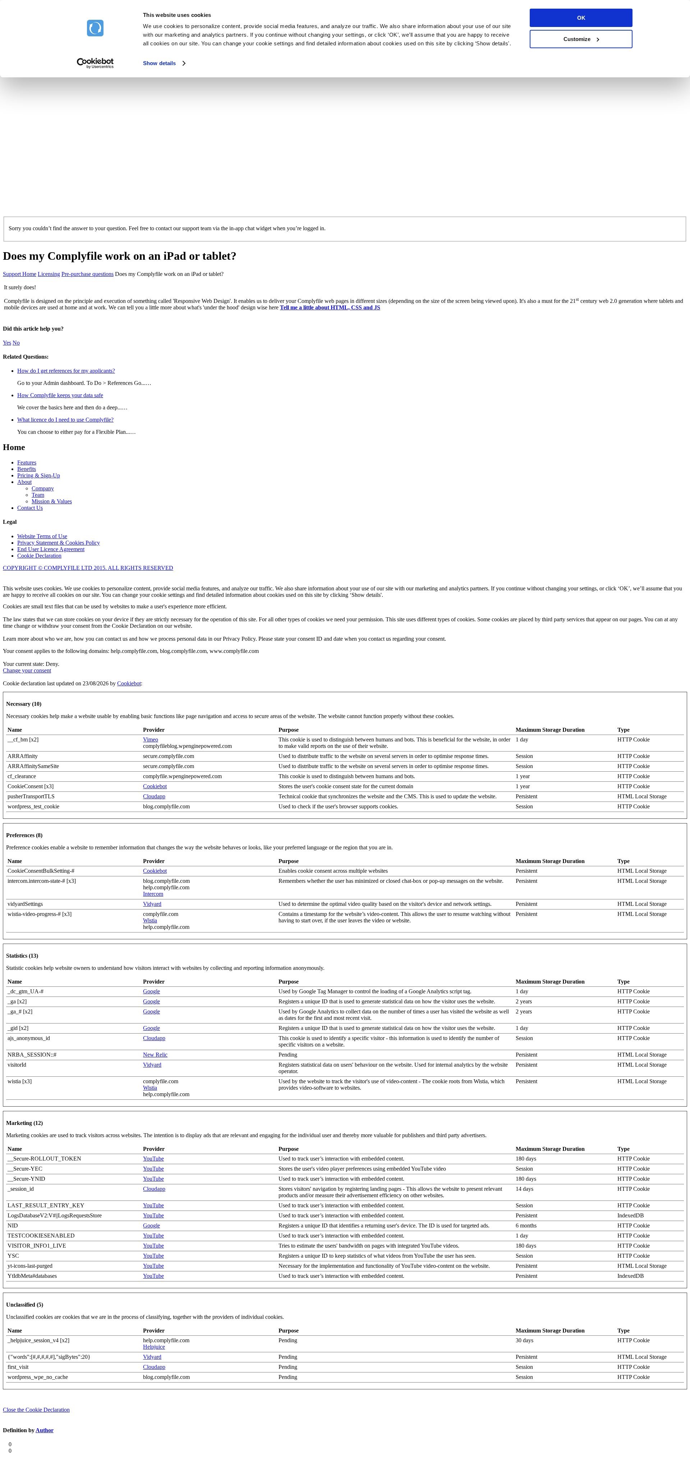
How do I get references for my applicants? (66, 371)
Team (38, 495)
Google (151, 991)
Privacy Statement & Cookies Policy (58, 543)
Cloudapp (154, 796)
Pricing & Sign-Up (38, 475)
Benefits (26, 469)
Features (26, 462)
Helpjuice (154, 1347)
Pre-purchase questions (87, 274)
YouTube (153, 1159)
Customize (577, 39)
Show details (159, 63)
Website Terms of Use (42, 536)
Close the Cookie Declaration (36, 1410)
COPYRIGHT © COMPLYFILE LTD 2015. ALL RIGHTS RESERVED (88, 568)
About (24, 482)
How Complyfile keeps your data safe (60, 395)
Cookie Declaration (39, 556)
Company (43, 488)
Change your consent (27, 670)
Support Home (19, 274)
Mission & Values (52, 501)
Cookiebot (129, 683)
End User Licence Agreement (50, 549)
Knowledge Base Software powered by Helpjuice (345, 578)
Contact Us (30, 508)
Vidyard (152, 904)
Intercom (153, 894)
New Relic (155, 1055)
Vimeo (150, 739)
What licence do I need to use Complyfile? (65, 420)
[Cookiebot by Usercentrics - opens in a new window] (95, 63)
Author (45, 1430)
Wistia (150, 920)
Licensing (49, 274)
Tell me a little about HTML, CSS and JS (330, 307)
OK (581, 18)
